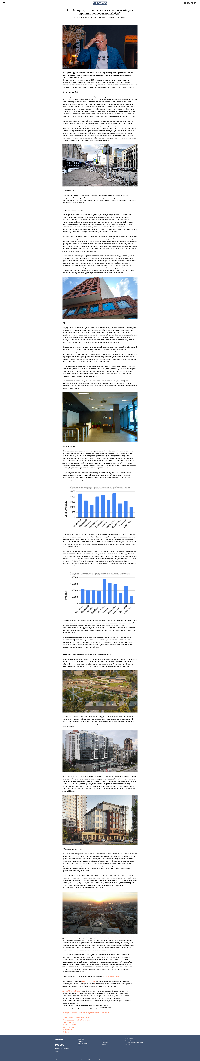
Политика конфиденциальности (134, 1042)
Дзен (70, 1029)
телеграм (91, 981)
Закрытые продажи (83, 1043)
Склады (80, 1045)
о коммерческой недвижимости (78, 1020)
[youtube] (188, 4)
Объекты (80, 1041)
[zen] (192, 4)
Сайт (64, 1020)
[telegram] (185, 4)
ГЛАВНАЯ (81, 1039)
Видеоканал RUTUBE (70, 1022)
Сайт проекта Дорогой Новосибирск (76, 1017)
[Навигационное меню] (4, 3)
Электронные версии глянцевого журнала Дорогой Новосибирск (86, 1013)
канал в (85, 981)
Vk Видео (65, 1032)
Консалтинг (105, 1039)
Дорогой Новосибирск (111, 976)
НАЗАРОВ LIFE (129, 1039)
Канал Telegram (68, 1027)
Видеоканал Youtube (69, 1025)
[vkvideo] (195, 4)
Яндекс (65, 1029)
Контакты (127, 1044)
